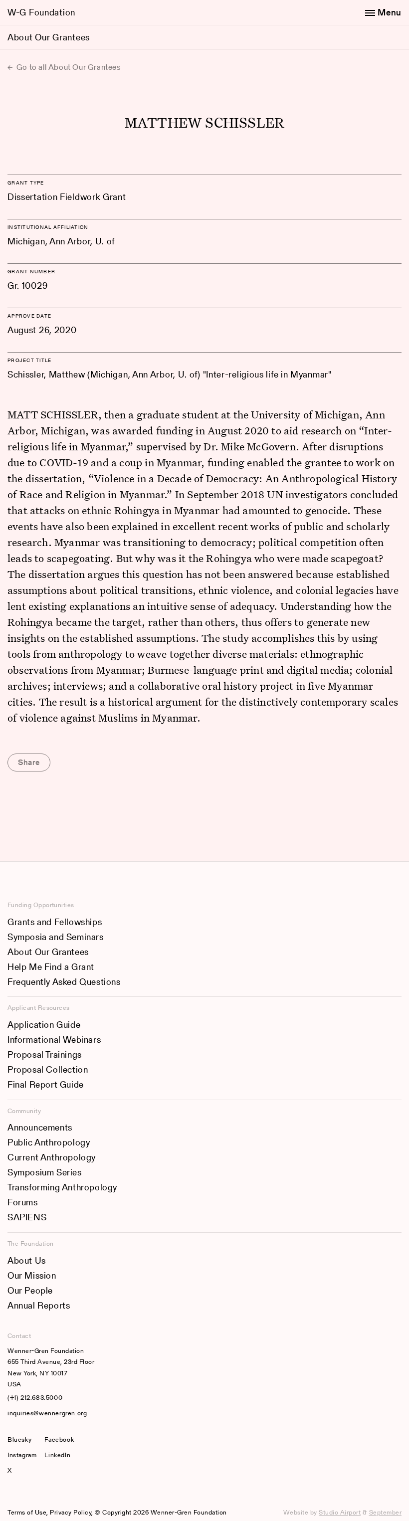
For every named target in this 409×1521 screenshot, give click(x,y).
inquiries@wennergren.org (47, 1413)
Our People (30, 1290)
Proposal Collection (47, 1069)
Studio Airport (340, 1512)
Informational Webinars (54, 1039)
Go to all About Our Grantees (67, 67)
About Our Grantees (48, 37)
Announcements (39, 1127)
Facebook (59, 1439)
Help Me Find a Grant (50, 966)
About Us (26, 1260)
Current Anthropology (51, 1157)
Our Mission (31, 1275)
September (385, 1512)
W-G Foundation (41, 12)
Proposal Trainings (44, 1054)
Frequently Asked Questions (64, 981)
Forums (22, 1202)
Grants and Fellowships (54, 922)
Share (29, 762)
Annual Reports (38, 1305)
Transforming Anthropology (62, 1187)
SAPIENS (26, 1217)
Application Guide (43, 1024)
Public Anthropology (48, 1142)
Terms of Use (26, 1512)
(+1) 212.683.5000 (34, 1397)
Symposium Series (44, 1172)
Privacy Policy (70, 1512)
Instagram (21, 1455)
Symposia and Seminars (55, 937)
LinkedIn (57, 1455)
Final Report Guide (45, 1084)
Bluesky (21, 1439)
